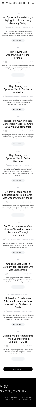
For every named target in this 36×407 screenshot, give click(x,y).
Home (6, 398)
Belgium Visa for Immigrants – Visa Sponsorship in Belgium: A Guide (18, 338)
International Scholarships (18, 294)
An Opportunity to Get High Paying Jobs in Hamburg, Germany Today (18, 20)
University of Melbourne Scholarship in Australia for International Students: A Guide (18, 303)
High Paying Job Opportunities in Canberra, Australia (18, 89)
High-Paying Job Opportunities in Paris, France (18, 54)
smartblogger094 (13, 27)
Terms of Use (27, 399)
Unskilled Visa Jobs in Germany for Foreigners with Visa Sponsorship (18, 266)
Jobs (18, 13)
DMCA (18, 399)
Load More (17, 369)
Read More (17, 40)
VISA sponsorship (18, 3)
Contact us (9, 399)
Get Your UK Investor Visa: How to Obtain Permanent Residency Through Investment (18, 231)
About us (13, 398)
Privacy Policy (25, 398)
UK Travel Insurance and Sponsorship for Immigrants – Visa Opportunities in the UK (18, 194)
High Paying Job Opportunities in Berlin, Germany (18, 158)
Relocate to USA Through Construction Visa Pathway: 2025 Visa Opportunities (18, 123)
